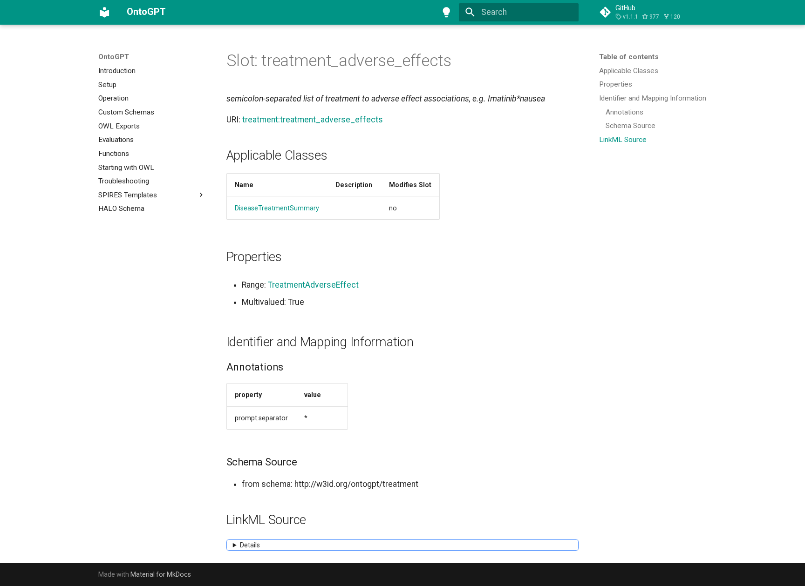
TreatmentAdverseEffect (313, 285)
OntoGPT (113, 57)
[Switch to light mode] (447, 12)
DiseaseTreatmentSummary (277, 208)
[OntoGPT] (104, 12)
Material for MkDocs (160, 574)
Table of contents (629, 57)
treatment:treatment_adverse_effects (312, 119)
